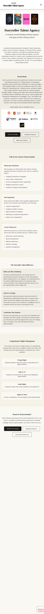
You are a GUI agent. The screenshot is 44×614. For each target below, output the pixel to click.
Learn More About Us (22, 434)
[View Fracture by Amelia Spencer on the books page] (34, 19)
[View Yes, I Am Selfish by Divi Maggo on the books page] (26, 19)
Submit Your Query (13, 428)
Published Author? (31, 429)
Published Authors (30, 134)
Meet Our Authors (22, 140)
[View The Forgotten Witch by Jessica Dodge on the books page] (17, 19)
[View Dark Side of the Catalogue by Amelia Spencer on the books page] (9, 19)
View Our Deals (13, 134)
